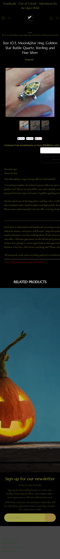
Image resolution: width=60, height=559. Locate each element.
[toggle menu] (3, 18)
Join (50, 517)
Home (30, 32)
